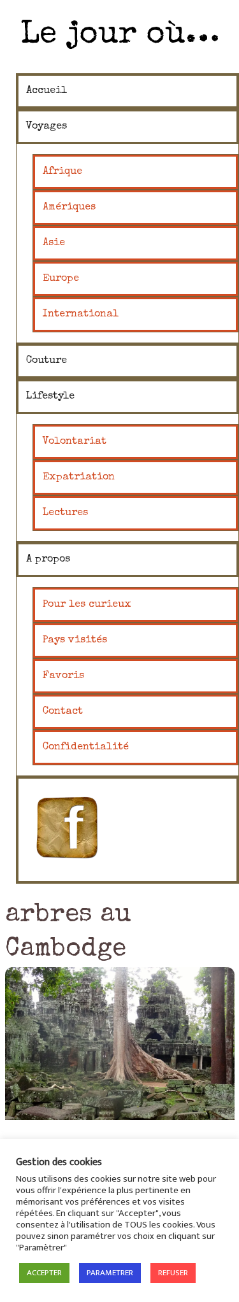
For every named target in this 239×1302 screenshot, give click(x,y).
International (81, 314)
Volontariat (74, 442)
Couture (46, 361)
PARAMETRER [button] (110, 1273)
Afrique (62, 172)
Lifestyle (50, 397)
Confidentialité (86, 747)
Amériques (69, 207)
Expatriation (79, 477)
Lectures (65, 513)
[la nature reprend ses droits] (120, 1043)
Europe (61, 279)
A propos (48, 560)
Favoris (63, 676)
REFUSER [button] (173, 1273)
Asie (54, 243)
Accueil (46, 91)
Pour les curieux (87, 605)
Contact (63, 712)
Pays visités (75, 640)
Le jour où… (119, 36)
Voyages (46, 127)
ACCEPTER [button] (44, 1273)
